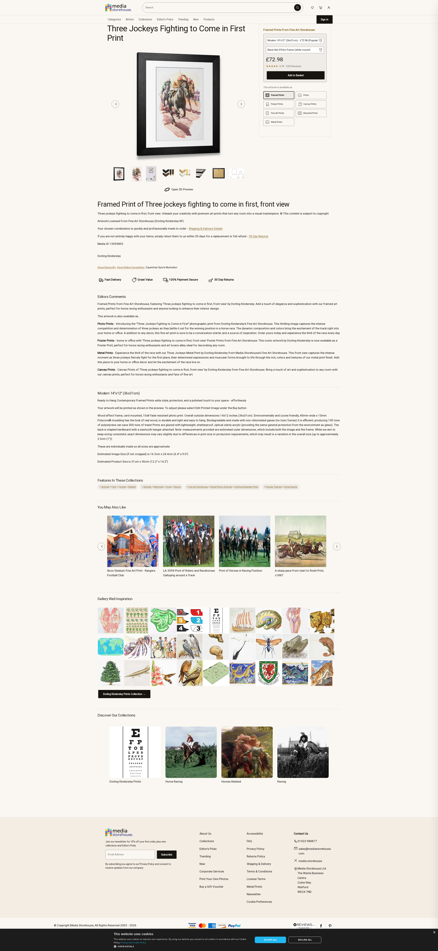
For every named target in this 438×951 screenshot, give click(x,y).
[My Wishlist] (312, 7)
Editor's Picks (165, 19)
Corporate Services (211, 871)
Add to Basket (296, 75)
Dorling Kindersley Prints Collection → (124, 694)
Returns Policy (256, 856)
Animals (105, 487)
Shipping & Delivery (259, 864)
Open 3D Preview (182, 189)
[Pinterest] (330, 927)
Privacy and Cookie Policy (133, 942)
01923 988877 (307, 841)
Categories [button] (114, 19)
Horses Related (231, 781)
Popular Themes (274, 487)
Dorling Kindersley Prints (246, 487)
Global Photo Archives (221, 487)
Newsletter (254, 894)
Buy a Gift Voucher (211, 886)
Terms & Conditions (259, 871)
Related (132, 487)
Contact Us (301, 833)
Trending (183, 19)
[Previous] (115, 104)
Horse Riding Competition (131, 267)
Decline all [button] (305, 939)
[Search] (297, 7)
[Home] (121, 7)
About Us (205, 833)
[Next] (241, 104)
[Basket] (320, 7)
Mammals (158, 487)
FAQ (249, 841)
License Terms (256, 879)
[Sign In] (329, 7)
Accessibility (255, 833)
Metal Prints (254, 886)
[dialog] (219, 940)
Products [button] (208, 19)
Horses (122, 487)
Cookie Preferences (259, 901)
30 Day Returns (258, 236)
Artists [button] (130, 19)
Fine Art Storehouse (198, 487)
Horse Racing (290, 487)
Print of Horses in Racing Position (240, 570)
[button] (181, 946)
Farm (114, 487)
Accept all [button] (270, 939)
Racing (177, 487)
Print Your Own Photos (213, 879)
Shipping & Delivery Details (206, 228)
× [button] (434, 932)
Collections (145, 19)
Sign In (324, 19)
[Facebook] (321, 927)
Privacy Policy (255, 849)
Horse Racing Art (107, 267)
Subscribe (166, 854)
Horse (169, 487)
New (196, 19)
